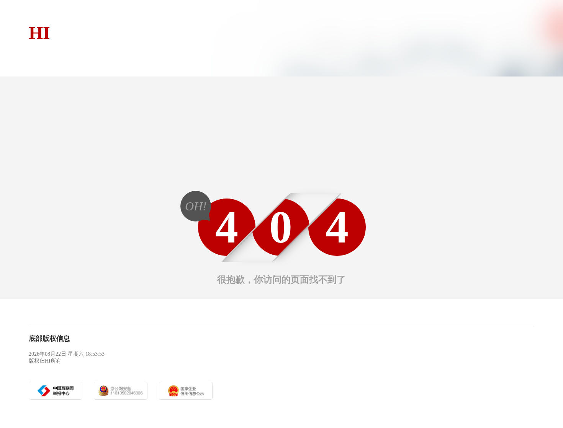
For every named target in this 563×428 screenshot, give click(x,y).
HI (39, 33)
